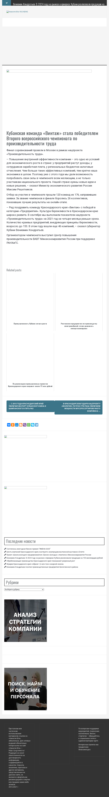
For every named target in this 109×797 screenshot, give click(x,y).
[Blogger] (20, 425)
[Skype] (32, 425)
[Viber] (24, 425)
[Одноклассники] (12, 425)
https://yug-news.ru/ (17, 751)
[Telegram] (36, 425)
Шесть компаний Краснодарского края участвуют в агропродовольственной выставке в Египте (45, 552)
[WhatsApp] (28, 425)
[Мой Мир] (16, 425)
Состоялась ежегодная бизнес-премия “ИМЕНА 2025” (28, 549)
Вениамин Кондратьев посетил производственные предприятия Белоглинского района (42, 567)
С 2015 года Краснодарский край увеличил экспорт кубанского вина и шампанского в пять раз (27, 406)
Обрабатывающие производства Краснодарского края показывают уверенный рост (41, 561)
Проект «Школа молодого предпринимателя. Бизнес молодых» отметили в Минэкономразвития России (49, 555)
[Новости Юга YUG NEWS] (17, 12)
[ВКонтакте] (9, 425)
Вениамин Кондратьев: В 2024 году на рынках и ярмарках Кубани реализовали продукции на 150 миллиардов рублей (58, 5)
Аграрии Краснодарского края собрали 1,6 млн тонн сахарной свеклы (35, 564)
